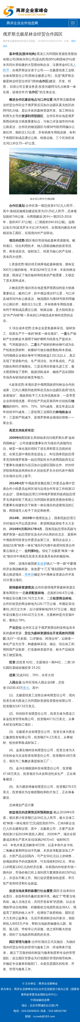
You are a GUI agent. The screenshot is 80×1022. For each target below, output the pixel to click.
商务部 (29, 574)
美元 (26, 687)
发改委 (41, 563)
